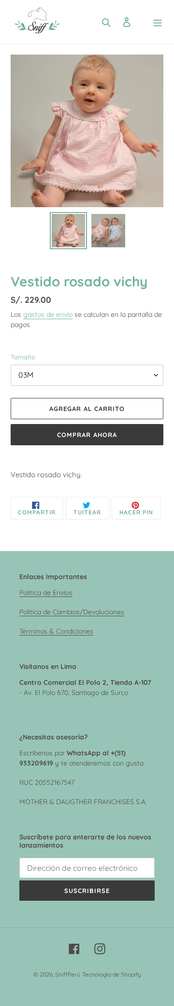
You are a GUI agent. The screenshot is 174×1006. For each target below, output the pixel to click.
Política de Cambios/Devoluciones (71, 612)
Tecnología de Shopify (111, 974)
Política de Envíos (45, 592)
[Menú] (157, 22)
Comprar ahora (87, 435)
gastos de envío (47, 314)
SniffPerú (67, 974)
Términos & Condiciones (56, 631)
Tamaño (23, 357)
